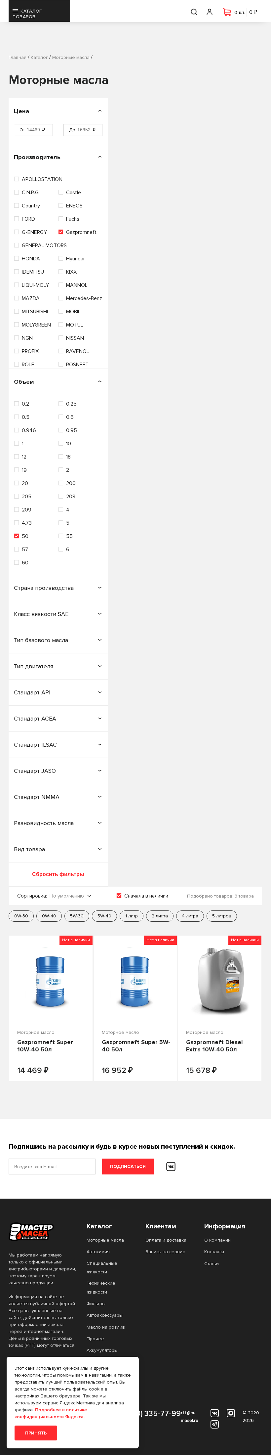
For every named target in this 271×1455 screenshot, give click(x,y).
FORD (28, 219)
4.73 (27, 523)
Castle (73, 192)
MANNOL (77, 285)
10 (68, 443)
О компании (217, 1240)
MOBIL (73, 311)
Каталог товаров (27, 14)
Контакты (214, 1252)
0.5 (25, 417)
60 (25, 562)
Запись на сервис (165, 1252)
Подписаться (128, 1166)
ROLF (28, 364)
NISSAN (75, 338)
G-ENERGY (34, 232)
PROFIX (30, 351)
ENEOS (74, 205)
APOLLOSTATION (42, 179)
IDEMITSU (33, 272)
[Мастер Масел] (42, 1231)
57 (25, 549)
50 (25, 536)
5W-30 (77, 916)
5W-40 (104, 916)
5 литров (221, 916)
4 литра (190, 916)
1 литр (131, 916)
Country (31, 205)
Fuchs (72, 219)
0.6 (70, 417)
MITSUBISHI (35, 311)
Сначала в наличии (146, 896)
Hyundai (75, 258)
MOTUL (74, 325)
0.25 (71, 404)
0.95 (71, 430)
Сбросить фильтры (58, 874)
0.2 (25, 404)
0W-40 (49, 916)
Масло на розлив (106, 1327)
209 (26, 510)
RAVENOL (77, 351)
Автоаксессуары (105, 1315)
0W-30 (21, 916)
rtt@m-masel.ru (189, 1416)
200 (71, 483)
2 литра (160, 916)
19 (24, 470)
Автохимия (98, 1252)
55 (69, 536)
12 (24, 457)
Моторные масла (105, 1240)
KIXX (71, 272)
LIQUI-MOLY (35, 285)
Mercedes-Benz (84, 298)
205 (26, 496)
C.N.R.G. (31, 192)
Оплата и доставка (165, 1240)
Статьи (211, 1263)
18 (68, 457)
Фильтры (96, 1303)
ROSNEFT (77, 364)
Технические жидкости (101, 1287)
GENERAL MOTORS (44, 245)
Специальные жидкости (102, 1267)
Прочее (95, 1339)
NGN (27, 338)
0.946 (29, 430)
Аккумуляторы (102, 1350)
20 (25, 483)
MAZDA (31, 298)
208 (70, 496)
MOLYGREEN (36, 325)
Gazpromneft (81, 232)
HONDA (31, 258)
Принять (36, 1433)
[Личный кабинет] (210, 11)
